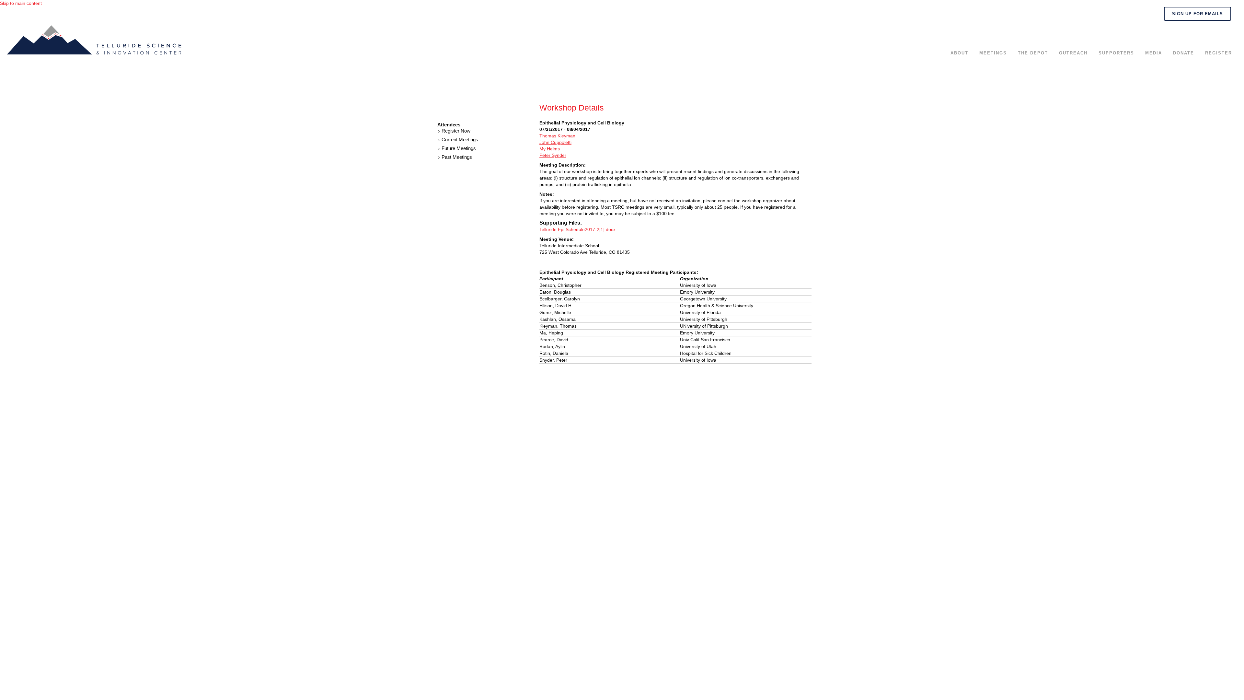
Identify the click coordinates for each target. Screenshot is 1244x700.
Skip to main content (21, 3)
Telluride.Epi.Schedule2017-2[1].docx (577, 229)
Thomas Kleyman (557, 135)
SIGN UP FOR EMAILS (1197, 13)
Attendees (448, 124)
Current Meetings (460, 139)
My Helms (549, 148)
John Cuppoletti (555, 142)
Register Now (456, 131)
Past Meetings (457, 157)
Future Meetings (459, 148)
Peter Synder (552, 155)
